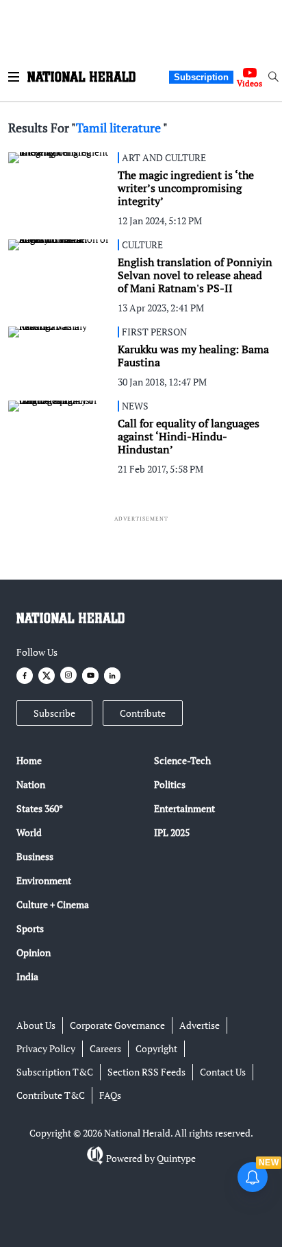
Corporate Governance (117, 1025)
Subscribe (54, 713)
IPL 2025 (172, 832)
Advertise (199, 1025)
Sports (30, 928)
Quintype (176, 1158)
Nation (30, 784)
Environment (43, 880)
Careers (105, 1048)
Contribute (143, 713)
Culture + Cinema (52, 904)
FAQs (110, 1095)
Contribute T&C (50, 1095)
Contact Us (223, 1071)
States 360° (39, 808)
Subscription (201, 77)
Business (34, 856)
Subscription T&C (54, 1071)
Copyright (156, 1048)
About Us (35, 1025)
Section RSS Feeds (146, 1071)
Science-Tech (182, 760)
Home (29, 760)
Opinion (33, 952)
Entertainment (184, 808)
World (29, 832)
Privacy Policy (45, 1048)
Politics (169, 784)
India (27, 976)
